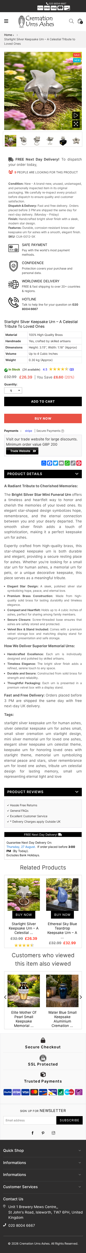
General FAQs (19, 810)
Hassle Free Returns (23, 805)
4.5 (45, 369)
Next (81, 997)
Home (8, 35)
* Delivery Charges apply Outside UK (35, 821)
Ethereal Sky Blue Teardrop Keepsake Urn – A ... (62, 930)
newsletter (43, 1110)
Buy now (43, 418)
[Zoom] (76, 124)
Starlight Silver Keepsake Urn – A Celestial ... (24, 928)
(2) (72, 369)
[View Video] (76, 115)
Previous (5, 997)
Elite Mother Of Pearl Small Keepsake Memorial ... (23, 1019)
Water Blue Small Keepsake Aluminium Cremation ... (62, 1019)
